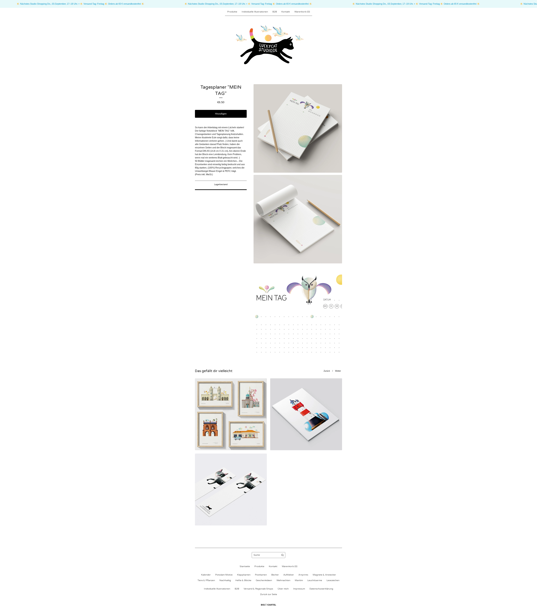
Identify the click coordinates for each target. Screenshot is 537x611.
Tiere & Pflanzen (206, 580)
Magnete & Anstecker (324, 574)
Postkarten (261, 574)
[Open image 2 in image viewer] (298, 219)
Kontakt (285, 11)
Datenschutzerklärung (321, 588)
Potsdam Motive (224, 574)
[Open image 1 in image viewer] (298, 128)
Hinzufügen (221, 114)
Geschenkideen (264, 580)
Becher (275, 574)
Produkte (232, 11)
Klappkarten (243, 574)
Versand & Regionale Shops (258, 588)
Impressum (299, 588)
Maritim (299, 580)
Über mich (283, 588)
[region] (268, 4)
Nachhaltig (225, 580)
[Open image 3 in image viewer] (298, 310)
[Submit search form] (282, 555)
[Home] (268, 45)
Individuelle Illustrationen (255, 11)
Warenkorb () (302, 11)
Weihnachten (283, 580)
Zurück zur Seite (268, 594)
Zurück (327, 371)
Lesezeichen (333, 580)
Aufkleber (288, 574)
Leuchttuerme (314, 580)
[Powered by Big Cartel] (268, 605)
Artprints (303, 574)
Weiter (338, 371)
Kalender (206, 574)
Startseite (245, 566)
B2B (274, 11)
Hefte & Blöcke (243, 580)
